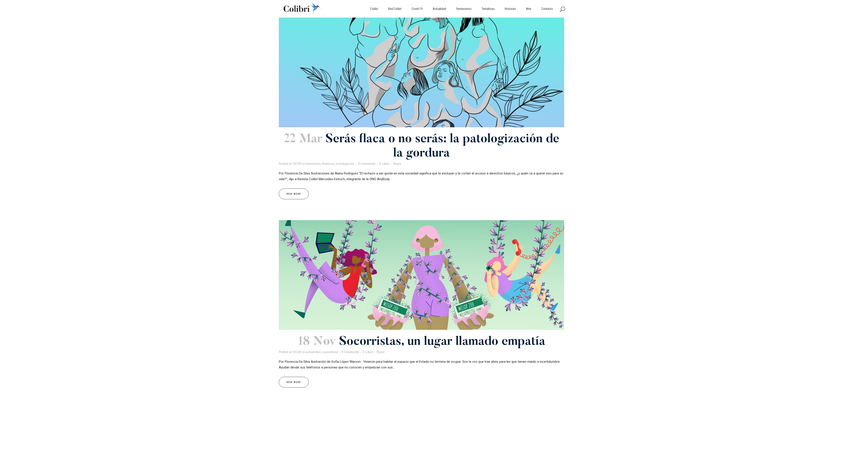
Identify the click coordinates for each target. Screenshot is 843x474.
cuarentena (330, 352)
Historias (328, 164)
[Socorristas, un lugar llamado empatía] (421, 275)
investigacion (344, 164)
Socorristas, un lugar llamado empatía (442, 342)
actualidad (313, 352)
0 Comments (366, 164)
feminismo (313, 164)
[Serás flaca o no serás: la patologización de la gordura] (421, 72)
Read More (293, 194)
